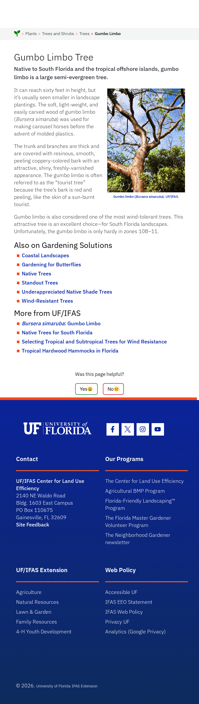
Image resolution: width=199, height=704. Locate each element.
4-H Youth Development (44, 631)
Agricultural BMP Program (135, 490)
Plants (31, 33)
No (111, 388)
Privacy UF (117, 621)
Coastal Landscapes (45, 255)
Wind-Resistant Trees (47, 300)
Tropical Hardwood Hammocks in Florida (70, 350)
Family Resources (36, 621)
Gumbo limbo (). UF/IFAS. (146, 196)
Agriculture (28, 591)
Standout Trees (40, 282)
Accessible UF (121, 591)
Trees (84, 33)
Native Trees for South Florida (57, 332)
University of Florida (53, 685)
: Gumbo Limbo (61, 323)
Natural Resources (37, 601)
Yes (83, 388)
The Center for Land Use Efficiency (144, 480)
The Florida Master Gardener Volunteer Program (138, 521)
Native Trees (36, 273)
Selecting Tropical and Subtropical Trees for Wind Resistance (94, 341)
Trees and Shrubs (58, 33)
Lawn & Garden (33, 611)
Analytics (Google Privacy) (135, 631)
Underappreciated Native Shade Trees (67, 291)
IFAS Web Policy (124, 611)
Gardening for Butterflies (51, 264)
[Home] (17, 34)
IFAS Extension (84, 685)
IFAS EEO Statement (128, 601)
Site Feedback (32, 524)
